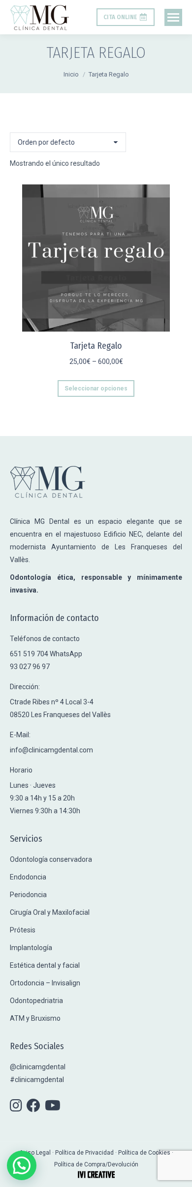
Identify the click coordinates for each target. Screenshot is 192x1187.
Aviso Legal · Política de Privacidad (67, 1152)
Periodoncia (28, 895)
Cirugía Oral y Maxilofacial (50, 912)
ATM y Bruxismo (35, 1018)
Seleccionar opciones (96, 388)
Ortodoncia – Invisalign (45, 983)
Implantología (31, 948)
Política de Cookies (144, 1152)
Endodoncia (28, 877)
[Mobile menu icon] (173, 17)
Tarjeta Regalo (96, 345)
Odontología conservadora (51, 859)
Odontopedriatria (36, 1001)
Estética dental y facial (45, 965)
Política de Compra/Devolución (96, 1164)
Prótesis (22, 930)
